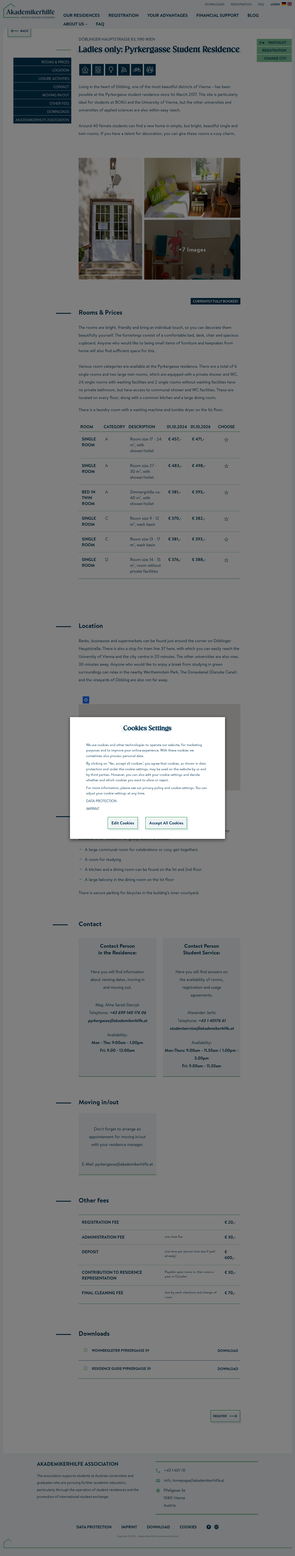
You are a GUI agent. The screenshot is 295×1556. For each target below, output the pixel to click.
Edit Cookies (122, 823)
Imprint (92, 808)
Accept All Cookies (166, 823)
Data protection (101, 801)
